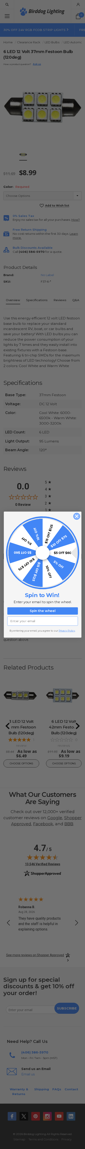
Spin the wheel (42, 611)
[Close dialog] (76, 516)
